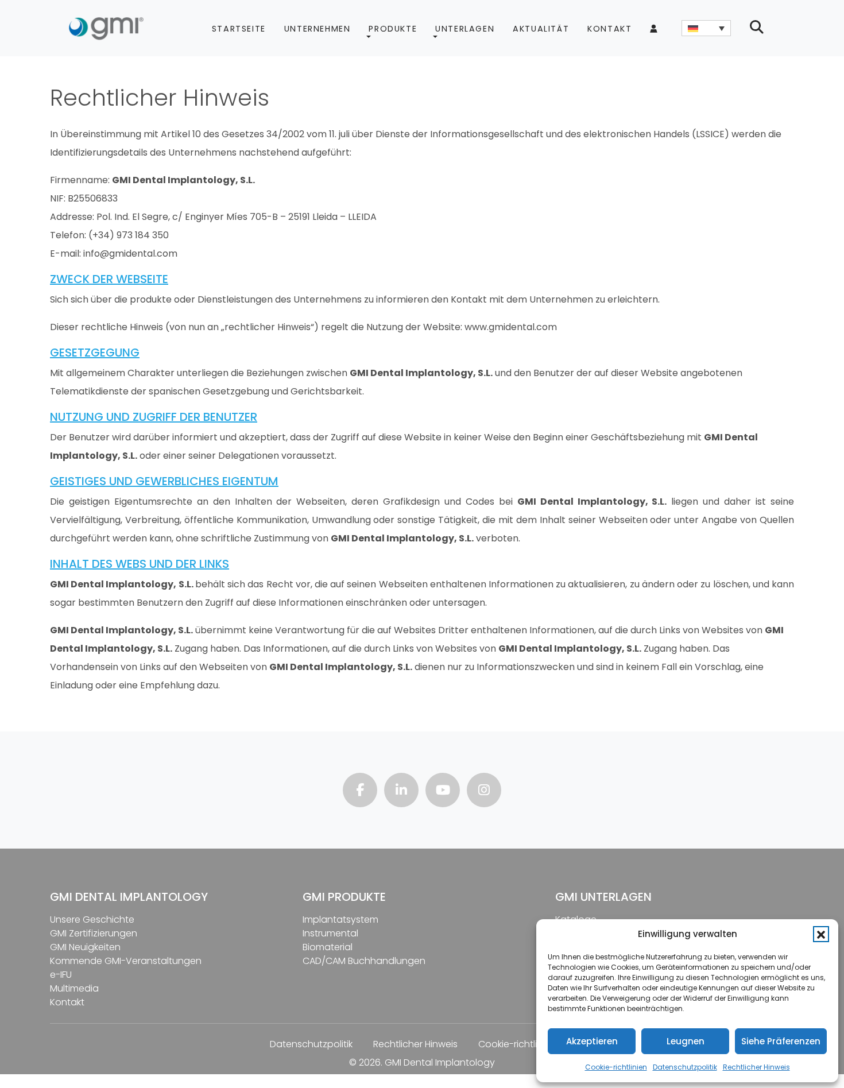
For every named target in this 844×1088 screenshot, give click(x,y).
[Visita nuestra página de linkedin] (401, 791)
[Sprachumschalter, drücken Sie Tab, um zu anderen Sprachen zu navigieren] (706, 28)
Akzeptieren (592, 1041)
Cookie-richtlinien (616, 1067)
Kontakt (609, 28)
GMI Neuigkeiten (85, 947)
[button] (821, 934)
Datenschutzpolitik (685, 1067)
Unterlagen (464, 28)
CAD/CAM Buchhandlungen (364, 960)
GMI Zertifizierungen (93, 933)
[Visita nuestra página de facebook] (360, 791)
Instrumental (330, 933)
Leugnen (685, 1041)
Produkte (393, 28)
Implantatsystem (340, 919)
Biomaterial (328, 947)
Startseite (239, 28)
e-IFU (61, 974)
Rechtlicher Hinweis (756, 1067)
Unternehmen (317, 28)
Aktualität (541, 28)
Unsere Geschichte (92, 919)
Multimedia (74, 988)
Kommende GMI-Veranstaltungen (126, 960)
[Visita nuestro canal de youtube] (442, 791)
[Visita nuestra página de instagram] (484, 791)
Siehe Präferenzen (780, 1041)
